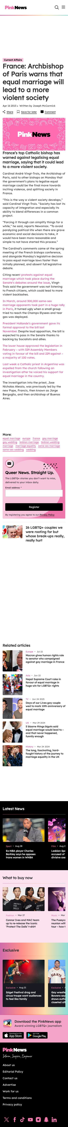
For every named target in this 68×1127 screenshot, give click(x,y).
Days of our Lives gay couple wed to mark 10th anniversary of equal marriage (45, 706)
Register (34, 507)
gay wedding (10, 442)
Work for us (10, 1091)
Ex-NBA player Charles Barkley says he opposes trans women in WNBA (20, 854)
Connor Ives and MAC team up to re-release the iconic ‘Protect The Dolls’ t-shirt (22, 923)
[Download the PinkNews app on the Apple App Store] (13, 1035)
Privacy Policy (47, 514)
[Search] (57, 7)
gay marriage (50, 438)
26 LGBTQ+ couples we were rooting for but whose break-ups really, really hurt (45, 533)
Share (10, 111)
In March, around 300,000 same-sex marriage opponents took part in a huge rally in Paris (34, 305)
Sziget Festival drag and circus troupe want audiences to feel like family (23, 995)
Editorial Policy (13, 1071)
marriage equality (26, 445)
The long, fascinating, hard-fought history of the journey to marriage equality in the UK (44, 753)
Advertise (9, 1084)
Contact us (10, 1078)
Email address (17, 487)
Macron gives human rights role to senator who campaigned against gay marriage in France (45, 658)
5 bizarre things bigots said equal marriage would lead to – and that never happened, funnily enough (45, 731)
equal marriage (11, 438)
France (36, 438)
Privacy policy (12, 1104)
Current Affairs (13, 59)
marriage (8, 445)
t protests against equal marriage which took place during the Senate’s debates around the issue (28, 278)
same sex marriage (49, 445)
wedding (31, 449)
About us (9, 1065)
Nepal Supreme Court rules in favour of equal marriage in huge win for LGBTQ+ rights (43, 682)
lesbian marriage (29, 442)
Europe (26, 438)
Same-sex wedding (13, 449)
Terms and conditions (17, 1098)
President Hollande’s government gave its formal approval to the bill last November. (31, 327)
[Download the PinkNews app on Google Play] (37, 1035)
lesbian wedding (50, 442)
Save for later (29, 111)
